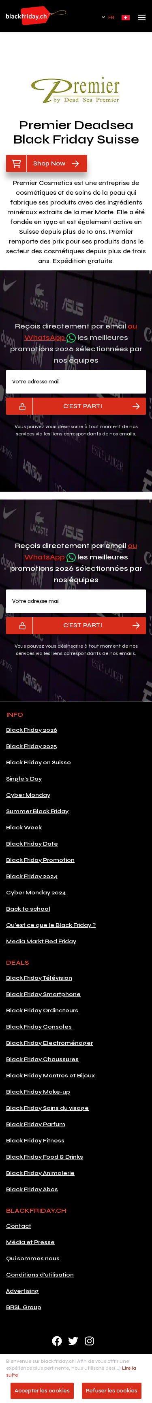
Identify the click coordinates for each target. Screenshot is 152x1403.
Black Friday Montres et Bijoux (50, 1075)
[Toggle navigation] (142, 20)
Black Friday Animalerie (40, 1173)
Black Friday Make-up (38, 1091)
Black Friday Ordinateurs (42, 1010)
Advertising (22, 1291)
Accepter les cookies (42, 1390)
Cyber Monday (28, 795)
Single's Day (24, 778)
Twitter (73, 1341)
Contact (18, 1225)
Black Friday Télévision (39, 977)
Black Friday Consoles (39, 1026)
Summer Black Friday (37, 811)
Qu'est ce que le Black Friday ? (51, 925)
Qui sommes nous (33, 1258)
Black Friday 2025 (31, 746)
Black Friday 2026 (31, 730)
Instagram (89, 1341)
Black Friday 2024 (32, 876)
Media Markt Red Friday (41, 941)
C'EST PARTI (82, 406)
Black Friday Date (32, 843)
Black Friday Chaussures (42, 1059)
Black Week (24, 827)
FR (111, 17)
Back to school (28, 908)
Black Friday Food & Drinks (44, 1156)
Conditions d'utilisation (40, 1274)
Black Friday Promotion (40, 860)
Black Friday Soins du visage (47, 1108)
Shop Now (49, 163)
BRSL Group (23, 1307)
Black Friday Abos (32, 1189)
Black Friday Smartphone (43, 994)
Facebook (57, 1341)
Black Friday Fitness (35, 1140)
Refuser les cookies (111, 1390)
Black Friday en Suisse (38, 762)
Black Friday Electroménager (49, 1043)
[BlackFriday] (36, 15)
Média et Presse (30, 1242)
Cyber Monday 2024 (36, 892)
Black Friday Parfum (35, 1124)
